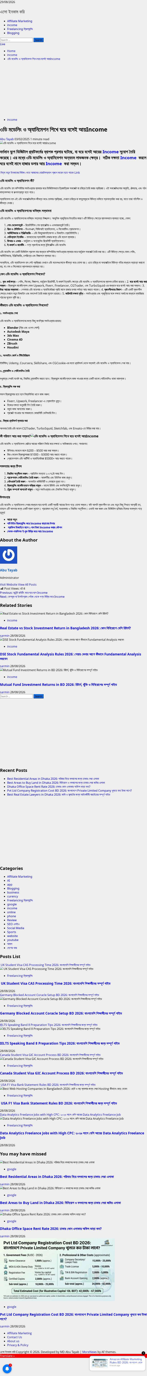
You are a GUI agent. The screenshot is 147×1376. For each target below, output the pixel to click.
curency (12, 896)
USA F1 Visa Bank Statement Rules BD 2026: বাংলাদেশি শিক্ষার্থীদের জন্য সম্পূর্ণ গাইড (48, 1085)
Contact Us (14, 1337)
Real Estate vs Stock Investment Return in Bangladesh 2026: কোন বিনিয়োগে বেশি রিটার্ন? (65, 628)
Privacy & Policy (17, 1345)
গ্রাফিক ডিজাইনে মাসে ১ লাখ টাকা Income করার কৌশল (35, 527)
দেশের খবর (12, 948)
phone (11, 916)
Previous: (24, 593)
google (12, 904)
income (12, 25)
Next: (32, 597)
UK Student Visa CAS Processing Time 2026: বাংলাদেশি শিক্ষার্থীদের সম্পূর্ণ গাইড (45, 965)
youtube (12, 940)
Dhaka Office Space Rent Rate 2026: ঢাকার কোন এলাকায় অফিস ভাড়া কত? (48, 787)
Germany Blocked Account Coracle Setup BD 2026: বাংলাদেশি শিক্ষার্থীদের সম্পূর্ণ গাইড (49, 995)
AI (8, 880)
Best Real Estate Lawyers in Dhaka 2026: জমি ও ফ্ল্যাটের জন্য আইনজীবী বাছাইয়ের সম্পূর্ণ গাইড (58, 794)
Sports (11, 932)
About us (13, 1341)
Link (77, 173)
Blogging (13, 33)
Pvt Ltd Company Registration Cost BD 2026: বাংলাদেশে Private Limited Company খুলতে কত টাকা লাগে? (69, 791)
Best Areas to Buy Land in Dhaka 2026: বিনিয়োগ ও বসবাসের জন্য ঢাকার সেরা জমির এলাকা (56, 783)
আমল (9, 944)
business (13, 892)
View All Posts (27, 585)
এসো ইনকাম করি (12, 11)
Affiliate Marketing (19, 21)
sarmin (5, 636)
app (9, 884)
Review (12, 920)
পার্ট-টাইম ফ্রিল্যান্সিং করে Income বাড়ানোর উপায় (31, 523)
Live (2, 44)
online (11, 912)
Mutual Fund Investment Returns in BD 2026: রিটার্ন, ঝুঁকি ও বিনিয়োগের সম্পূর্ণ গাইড (58, 684)
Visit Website (9, 585)
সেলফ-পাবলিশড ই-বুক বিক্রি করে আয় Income (30, 531)
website (12, 936)
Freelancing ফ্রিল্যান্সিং (20, 29)
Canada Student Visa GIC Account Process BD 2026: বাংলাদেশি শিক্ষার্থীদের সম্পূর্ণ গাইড (50, 1055)
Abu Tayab (7, 139)
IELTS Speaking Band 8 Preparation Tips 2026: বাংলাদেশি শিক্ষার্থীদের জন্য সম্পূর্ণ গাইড (49, 1025)
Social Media (15, 928)
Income (111, 152)
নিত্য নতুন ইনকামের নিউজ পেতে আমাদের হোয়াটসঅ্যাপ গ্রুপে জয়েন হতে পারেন (37, 173)
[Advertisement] (73, 89)
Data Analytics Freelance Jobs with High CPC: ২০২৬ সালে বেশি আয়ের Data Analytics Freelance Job (60, 1115)
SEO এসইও (13, 924)
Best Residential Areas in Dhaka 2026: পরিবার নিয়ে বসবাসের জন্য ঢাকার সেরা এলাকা (53, 779)
